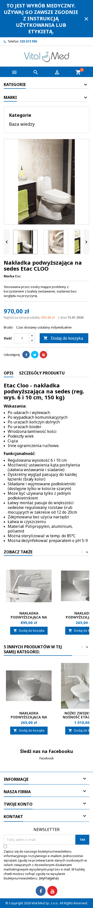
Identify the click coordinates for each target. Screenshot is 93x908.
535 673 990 (28, 41)
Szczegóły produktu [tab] (42, 373)
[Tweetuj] (34, 354)
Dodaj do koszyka (63, 338)
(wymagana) (45, 864)
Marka (9, 276)
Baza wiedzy (22, 124)
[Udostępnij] (26, 354)
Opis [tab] (8, 373)
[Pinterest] (43, 354)
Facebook (46, 758)
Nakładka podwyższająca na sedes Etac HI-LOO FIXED (29, 617)
